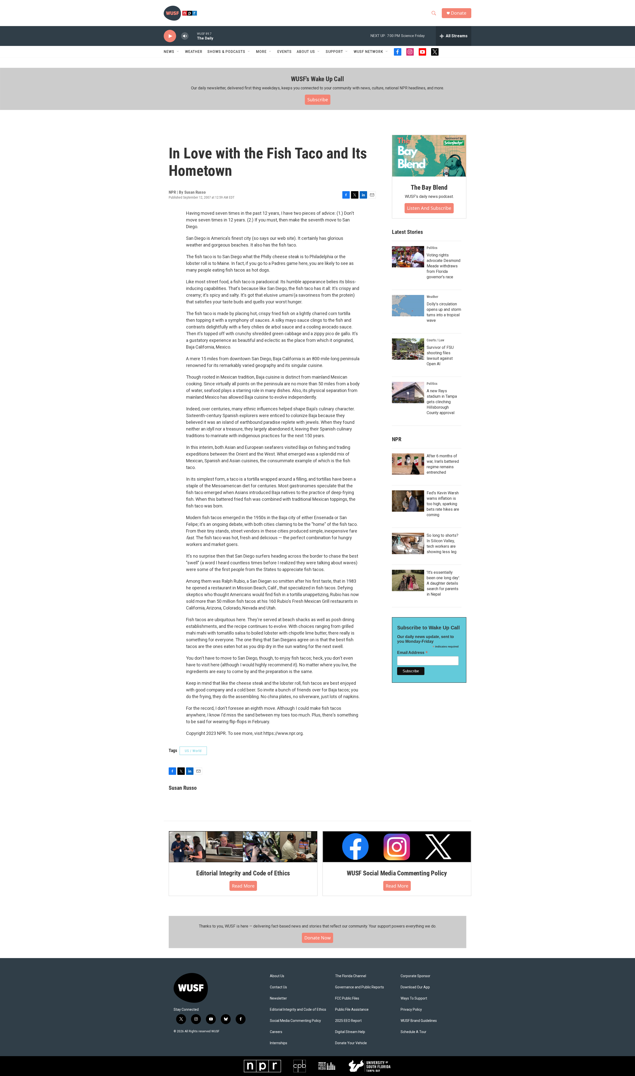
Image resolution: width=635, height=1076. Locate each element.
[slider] (192, 35)
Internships (278, 1043)
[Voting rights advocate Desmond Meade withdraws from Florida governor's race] (408, 256)
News (169, 52)
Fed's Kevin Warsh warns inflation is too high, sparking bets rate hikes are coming (443, 504)
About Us (277, 976)
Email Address (412, 652)
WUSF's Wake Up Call (317, 79)
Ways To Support (414, 998)
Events (284, 52)
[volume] (185, 36)
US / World (193, 751)
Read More (243, 886)
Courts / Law (435, 340)
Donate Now (317, 938)
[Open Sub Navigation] (178, 52)
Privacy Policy (411, 1009)
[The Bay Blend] (429, 156)
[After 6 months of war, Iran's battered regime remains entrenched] (408, 464)
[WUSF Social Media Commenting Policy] (397, 846)
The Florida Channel (350, 976)
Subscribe (317, 100)
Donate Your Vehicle (351, 1043)
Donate (458, 13)
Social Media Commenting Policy (295, 1021)
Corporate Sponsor (415, 976)
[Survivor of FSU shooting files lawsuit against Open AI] (408, 349)
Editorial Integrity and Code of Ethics (243, 873)
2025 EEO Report (348, 1021)
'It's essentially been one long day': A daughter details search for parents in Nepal (443, 583)
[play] (170, 36)
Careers (276, 1032)
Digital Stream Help (350, 1032)
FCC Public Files (347, 998)
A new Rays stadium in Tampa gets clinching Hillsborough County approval (442, 402)
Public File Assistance (352, 1009)
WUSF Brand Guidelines (419, 1021)
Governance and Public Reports (359, 987)
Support (334, 52)
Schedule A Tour (413, 1032)
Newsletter (278, 998)
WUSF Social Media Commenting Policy (397, 873)
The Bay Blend (429, 187)
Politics (432, 248)
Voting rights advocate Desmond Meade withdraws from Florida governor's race (443, 266)
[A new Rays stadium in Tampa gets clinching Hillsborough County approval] (408, 392)
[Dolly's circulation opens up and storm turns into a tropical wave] (408, 305)
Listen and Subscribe (429, 208)
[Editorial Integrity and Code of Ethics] (243, 846)
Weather (193, 52)
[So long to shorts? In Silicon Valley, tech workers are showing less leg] (408, 543)
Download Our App (415, 987)
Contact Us (278, 987)
